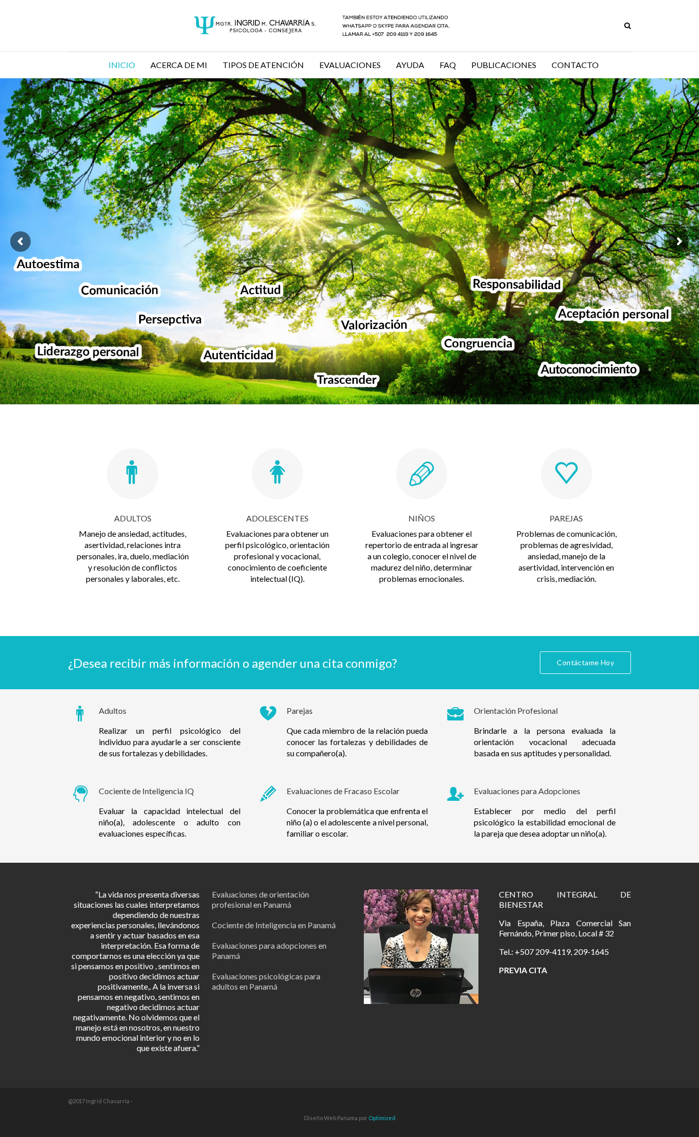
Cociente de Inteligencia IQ (146, 791)
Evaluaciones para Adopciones (527, 791)
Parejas (300, 710)
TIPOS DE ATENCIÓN (263, 65)
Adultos (112, 710)
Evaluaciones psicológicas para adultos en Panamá (266, 981)
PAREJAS (566, 518)
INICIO (121, 65)
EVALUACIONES (350, 65)
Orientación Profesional (516, 710)
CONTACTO (575, 65)
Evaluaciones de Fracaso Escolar (343, 791)
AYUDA (410, 65)
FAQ (448, 65)
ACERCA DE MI (178, 65)
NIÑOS (421, 518)
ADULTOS (132, 518)
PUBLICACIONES (503, 65)
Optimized (382, 1117)
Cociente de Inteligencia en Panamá (274, 925)
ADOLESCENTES (277, 518)
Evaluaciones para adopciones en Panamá (269, 950)
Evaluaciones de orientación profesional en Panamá (260, 899)
